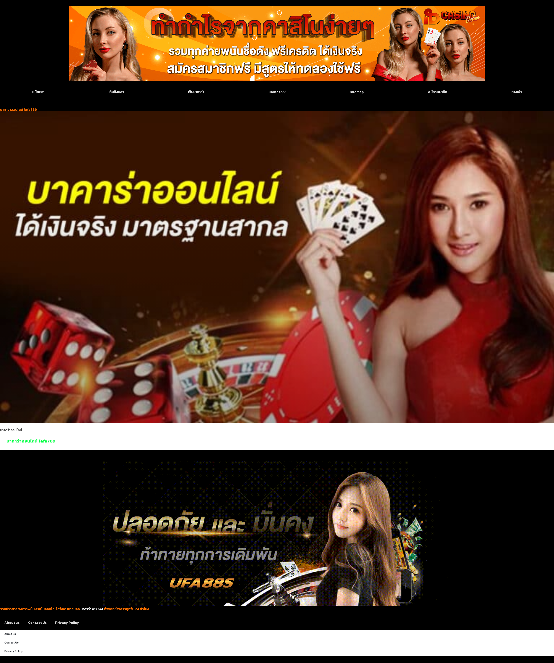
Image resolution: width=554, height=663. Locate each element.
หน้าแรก (38, 91)
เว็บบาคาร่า (196, 91)
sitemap (357, 91)
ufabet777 (277, 91)
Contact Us (37, 622)
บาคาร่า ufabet (92, 609)
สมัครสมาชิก (437, 91)
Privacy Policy (67, 622)
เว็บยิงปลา (116, 91)
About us (11, 622)
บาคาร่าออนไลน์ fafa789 (30, 441)
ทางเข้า (516, 91)
